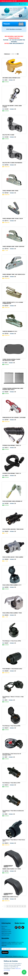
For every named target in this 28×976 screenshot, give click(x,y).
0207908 (5, 164)
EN (25, 12)
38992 (4, 700)
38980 (4, 814)
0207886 (5, 899)
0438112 (5, 447)
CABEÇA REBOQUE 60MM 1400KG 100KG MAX (13, 246)
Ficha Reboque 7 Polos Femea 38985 (11, 725)
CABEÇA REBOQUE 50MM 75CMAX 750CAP (12, 218)
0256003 (5, 531)
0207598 (5, 276)
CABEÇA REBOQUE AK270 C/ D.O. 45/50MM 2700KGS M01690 (12, 303)
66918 (4, 362)
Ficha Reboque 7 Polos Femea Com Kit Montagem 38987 (11, 754)
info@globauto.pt (18, 43)
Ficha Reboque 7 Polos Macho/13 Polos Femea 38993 (13, 840)
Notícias (3, 928)
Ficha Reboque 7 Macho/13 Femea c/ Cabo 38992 (13, 697)
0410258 (5, 137)
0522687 (5, 391)
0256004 (5, 559)
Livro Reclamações (5, 935)
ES (25, 10)
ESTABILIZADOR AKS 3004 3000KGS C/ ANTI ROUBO (14, 417)
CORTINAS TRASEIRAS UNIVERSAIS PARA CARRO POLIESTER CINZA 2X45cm (12, 389)
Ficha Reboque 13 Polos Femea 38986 (11, 640)
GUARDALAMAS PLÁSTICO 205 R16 (10, 896)
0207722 (5, 248)
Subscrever (5, 952)
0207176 (5, 220)
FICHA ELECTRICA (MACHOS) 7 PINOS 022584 (12, 529)
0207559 (5, 419)
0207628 (5, 192)
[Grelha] (17, 54)
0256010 (5, 728)
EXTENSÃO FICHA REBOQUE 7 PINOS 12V (11, 445)
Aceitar (6, 973)
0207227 (5, 305)
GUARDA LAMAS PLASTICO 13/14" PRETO (11, 868)
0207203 (5, 333)
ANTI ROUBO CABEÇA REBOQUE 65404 (11, 77)
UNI (12, 80)
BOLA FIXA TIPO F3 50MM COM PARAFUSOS (12, 162)
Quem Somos (4, 926)
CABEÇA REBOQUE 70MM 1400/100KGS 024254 (13, 274)
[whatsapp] (24, 972)
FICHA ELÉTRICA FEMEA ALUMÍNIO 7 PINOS (12, 612)
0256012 (5, 843)
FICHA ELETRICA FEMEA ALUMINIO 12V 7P (11, 585)
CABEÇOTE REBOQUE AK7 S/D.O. (9, 331)
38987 (4, 757)
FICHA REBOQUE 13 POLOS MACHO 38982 (12, 668)
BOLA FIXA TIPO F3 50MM (8, 134)
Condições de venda (6, 929)
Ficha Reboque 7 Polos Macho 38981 (11, 782)
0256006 (5, 615)
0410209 (5, 109)
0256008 (5, 671)
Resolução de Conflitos (6, 931)
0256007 (5, 643)
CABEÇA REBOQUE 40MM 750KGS (10, 190)
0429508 (5, 587)
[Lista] (15, 54)
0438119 (5, 475)
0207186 (5, 871)
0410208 (5, 503)
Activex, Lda (20, 956)
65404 (4, 80)
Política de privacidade (6, 933)
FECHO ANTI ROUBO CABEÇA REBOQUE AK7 (12, 501)
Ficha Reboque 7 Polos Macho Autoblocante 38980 (13, 811)
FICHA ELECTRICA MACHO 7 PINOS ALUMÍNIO (12, 557)
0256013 (5, 785)
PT (25, 8)
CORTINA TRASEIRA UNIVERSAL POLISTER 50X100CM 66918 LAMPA (11, 360)
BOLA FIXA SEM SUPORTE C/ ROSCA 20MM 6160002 (12, 106)
